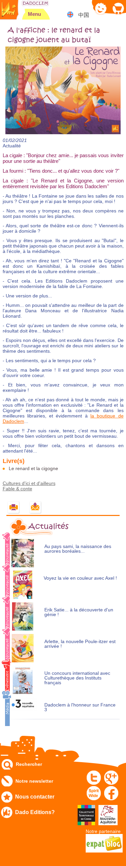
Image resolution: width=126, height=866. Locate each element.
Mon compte (101, 8)
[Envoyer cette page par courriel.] (35, 507)
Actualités (48, 526)
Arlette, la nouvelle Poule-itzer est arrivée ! (80, 644)
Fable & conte (17, 488)
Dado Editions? (35, 812)
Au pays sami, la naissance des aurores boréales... (77, 549)
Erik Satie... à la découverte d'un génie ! (78, 612)
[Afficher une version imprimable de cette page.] (13, 507)
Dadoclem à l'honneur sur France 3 (80, 707)
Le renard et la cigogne (33, 468)
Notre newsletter (34, 781)
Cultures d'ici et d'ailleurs (29, 483)
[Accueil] (35, 3)
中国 (83, 15)
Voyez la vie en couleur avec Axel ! (80, 578)
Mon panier (117, 8)
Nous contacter (34, 797)
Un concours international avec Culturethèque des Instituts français (77, 678)
